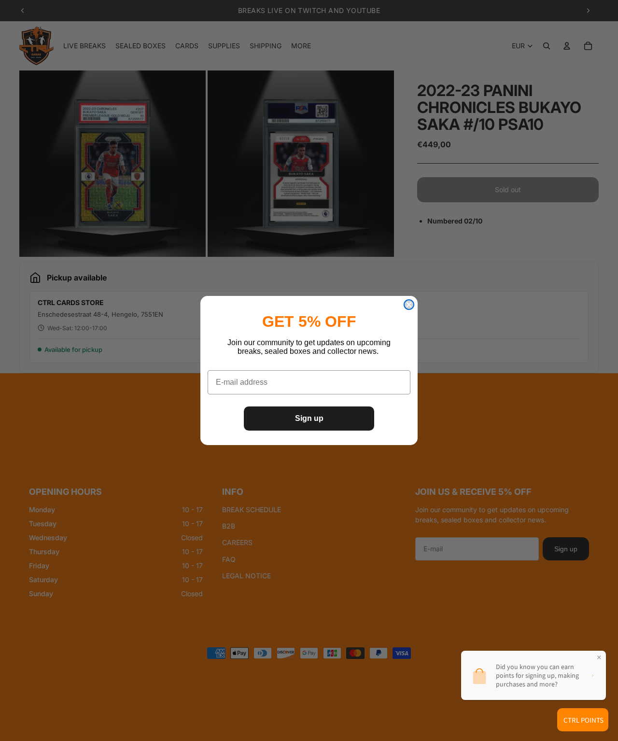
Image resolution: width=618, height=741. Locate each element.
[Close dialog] (409, 304)
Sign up (309, 418)
